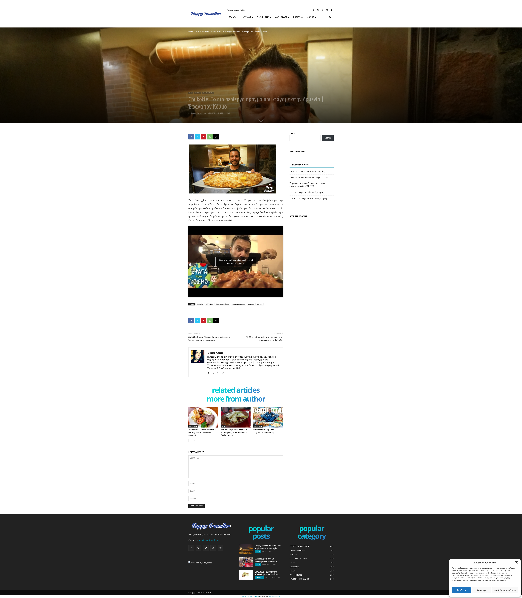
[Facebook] (314, 10)
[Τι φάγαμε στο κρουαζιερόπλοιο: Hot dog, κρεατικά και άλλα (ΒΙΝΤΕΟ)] (203, 417)
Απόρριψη (481, 590)
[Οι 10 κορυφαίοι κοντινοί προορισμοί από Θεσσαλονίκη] (246, 562)
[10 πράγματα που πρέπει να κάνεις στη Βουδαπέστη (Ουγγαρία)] (246, 549)
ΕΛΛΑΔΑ (233, 17)
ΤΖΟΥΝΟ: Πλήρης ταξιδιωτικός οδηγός (307, 192)
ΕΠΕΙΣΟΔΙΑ (298, 17)
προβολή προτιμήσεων (505, 590)
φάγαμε (251, 304)
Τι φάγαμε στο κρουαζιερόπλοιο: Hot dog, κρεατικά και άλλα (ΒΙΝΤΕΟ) (202, 432)
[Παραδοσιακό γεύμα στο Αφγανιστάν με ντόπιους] (268, 417)
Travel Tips (263, 17)
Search (293, 133)
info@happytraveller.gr (209, 540)
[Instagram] (318, 10)
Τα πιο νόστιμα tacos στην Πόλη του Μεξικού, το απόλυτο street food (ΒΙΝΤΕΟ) (234, 432)
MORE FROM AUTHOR (236, 399)
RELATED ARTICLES (236, 390)
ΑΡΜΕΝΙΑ (205, 31)
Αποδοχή (461, 590)
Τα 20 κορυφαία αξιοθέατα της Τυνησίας (307, 171)
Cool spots (281, 17)
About (310, 17)
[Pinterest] (323, 10)
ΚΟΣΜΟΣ (247, 17)
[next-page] (194, 440)
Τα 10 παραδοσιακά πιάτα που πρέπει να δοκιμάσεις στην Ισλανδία (264, 338)
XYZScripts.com (274, 596)
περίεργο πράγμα (238, 304)
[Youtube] (332, 10)
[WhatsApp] (210, 136)
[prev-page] (190, 440)
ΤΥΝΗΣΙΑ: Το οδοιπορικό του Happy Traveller (309, 178)
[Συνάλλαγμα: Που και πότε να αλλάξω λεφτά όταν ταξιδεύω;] (246, 575)
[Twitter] (327, 10)
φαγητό (259, 304)
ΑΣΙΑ (197, 31)
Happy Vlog (193, 426)
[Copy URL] (216, 136)
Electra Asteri (196, 113)
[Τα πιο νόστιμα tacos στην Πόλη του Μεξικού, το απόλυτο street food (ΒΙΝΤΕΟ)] (236, 417)
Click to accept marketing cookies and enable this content (236, 261)
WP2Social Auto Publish (250, 596)
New (223, 426)
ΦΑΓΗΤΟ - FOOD (208, 93)
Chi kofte (200, 304)
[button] (516, 562)
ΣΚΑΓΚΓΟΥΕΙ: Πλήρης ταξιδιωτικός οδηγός (308, 199)
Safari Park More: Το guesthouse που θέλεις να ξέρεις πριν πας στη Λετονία (209, 338)
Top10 (258, 551)
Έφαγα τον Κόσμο (222, 304)
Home (190, 31)
